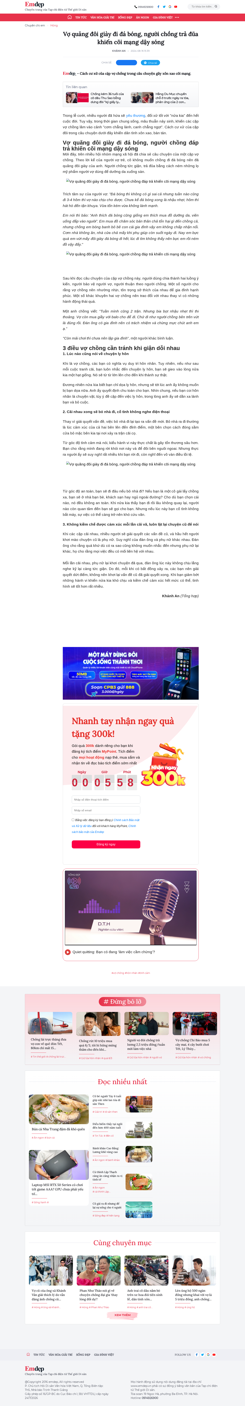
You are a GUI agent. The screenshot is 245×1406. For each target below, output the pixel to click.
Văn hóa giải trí (102, 17)
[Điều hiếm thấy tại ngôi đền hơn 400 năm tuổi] (139, 1130)
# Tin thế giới (38, 1056)
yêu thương (135, 116)
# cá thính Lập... (102, 1191)
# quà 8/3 (106, 1058)
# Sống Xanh (39, 1202)
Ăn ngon (142, 17)
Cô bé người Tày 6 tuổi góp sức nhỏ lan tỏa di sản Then (107, 1099)
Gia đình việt (104, 1354)
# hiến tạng (112, 1215)
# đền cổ (109, 1135)
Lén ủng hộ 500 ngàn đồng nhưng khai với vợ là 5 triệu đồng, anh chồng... (193, 1295)
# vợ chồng (204, 1057)
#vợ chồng (118, 973)
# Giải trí (97, 1111)
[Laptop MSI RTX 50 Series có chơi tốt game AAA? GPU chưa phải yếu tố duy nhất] (59, 1165)
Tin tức (81, 17)
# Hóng (36, 1307)
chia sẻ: (106, 62)
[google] (170, 6)
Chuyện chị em (35, 25)
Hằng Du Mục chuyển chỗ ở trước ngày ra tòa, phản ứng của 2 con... (172, 98)
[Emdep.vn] (35, 5)
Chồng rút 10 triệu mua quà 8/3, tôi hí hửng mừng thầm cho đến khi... (98, 1045)
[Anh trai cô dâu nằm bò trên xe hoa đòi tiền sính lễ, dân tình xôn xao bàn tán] (146, 1271)
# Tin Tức (98, 1135)
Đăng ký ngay (106, 844)
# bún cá (50, 1137)
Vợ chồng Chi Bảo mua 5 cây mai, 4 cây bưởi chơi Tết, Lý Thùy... (193, 1044)
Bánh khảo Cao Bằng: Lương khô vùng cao (106, 1150)
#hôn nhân (131, 973)
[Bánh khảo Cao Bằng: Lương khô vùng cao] (139, 1154)
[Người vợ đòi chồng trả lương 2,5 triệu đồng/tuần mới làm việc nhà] (146, 1023)
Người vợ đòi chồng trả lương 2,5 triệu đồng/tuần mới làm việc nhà (146, 1044)
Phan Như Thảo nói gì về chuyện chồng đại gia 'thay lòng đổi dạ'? (99, 1295)
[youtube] (175, 6)
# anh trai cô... (145, 1307)
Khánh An (119, 50)
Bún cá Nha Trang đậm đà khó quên (58, 1129)
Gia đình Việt (163, 17)
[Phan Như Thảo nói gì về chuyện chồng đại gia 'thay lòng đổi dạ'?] (99, 1271)
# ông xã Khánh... (51, 1307)
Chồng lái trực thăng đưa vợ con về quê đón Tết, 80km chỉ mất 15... (48, 1043)
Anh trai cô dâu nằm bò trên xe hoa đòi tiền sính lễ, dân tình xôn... (145, 1295)
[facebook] (158, 6)
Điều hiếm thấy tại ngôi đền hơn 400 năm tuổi (107, 1126)
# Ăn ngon (38, 1137)
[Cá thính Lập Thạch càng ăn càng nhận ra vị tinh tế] (139, 1182)
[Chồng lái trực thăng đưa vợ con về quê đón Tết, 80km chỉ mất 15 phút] (50, 1023)
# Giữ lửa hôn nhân (90, 1058)
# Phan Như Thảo (99, 1307)
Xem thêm (122, 1315)
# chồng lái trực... (56, 1056)
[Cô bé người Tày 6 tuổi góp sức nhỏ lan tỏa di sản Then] (139, 1104)
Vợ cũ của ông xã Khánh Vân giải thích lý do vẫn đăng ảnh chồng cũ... (49, 1295)
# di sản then (110, 1111)
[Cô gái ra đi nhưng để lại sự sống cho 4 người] (139, 1210)
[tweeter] (164, 6)
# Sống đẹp (99, 1215)
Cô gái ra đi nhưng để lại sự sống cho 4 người (107, 1205)
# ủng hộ (190, 1307)
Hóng (54, 25)
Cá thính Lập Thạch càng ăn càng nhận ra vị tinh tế (107, 1175)
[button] (131, 358)
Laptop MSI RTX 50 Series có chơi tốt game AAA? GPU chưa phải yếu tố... (57, 1189)
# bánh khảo (112, 1160)
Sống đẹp (125, 17)
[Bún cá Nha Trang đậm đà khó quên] (59, 1109)
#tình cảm (144, 973)
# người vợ (156, 1057)
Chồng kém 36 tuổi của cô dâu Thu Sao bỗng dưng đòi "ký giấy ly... (107, 98)
